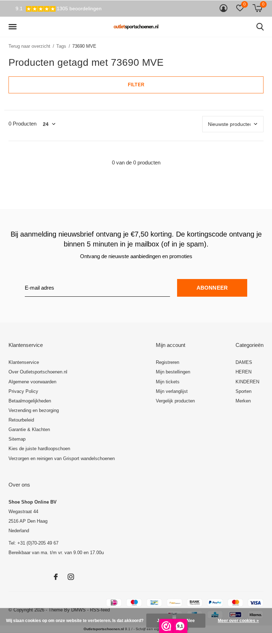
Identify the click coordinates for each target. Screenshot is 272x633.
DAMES (244, 362)
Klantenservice (23, 362)
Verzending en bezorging (33, 410)
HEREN (243, 371)
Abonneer (212, 288)
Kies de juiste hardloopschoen (39, 448)
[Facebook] (56, 577)
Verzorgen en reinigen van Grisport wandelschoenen (61, 458)
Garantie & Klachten (29, 429)
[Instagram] (71, 577)
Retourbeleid (21, 420)
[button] (13, 27)
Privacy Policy (23, 391)
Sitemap (17, 439)
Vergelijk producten (175, 400)
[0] (257, 8)
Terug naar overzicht (29, 46)
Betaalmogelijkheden (29, 400)
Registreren (167, 362)
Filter (136, 84)
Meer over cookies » (238, 620)
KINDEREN (247, 381)
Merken (243, 400)
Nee (191, 620)
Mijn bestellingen (173, 371)
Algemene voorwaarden (32, 381)
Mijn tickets (168, 381)
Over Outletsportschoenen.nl (37, 371)
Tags (61, 46)
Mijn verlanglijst (172, 391)
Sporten (243, 391)
